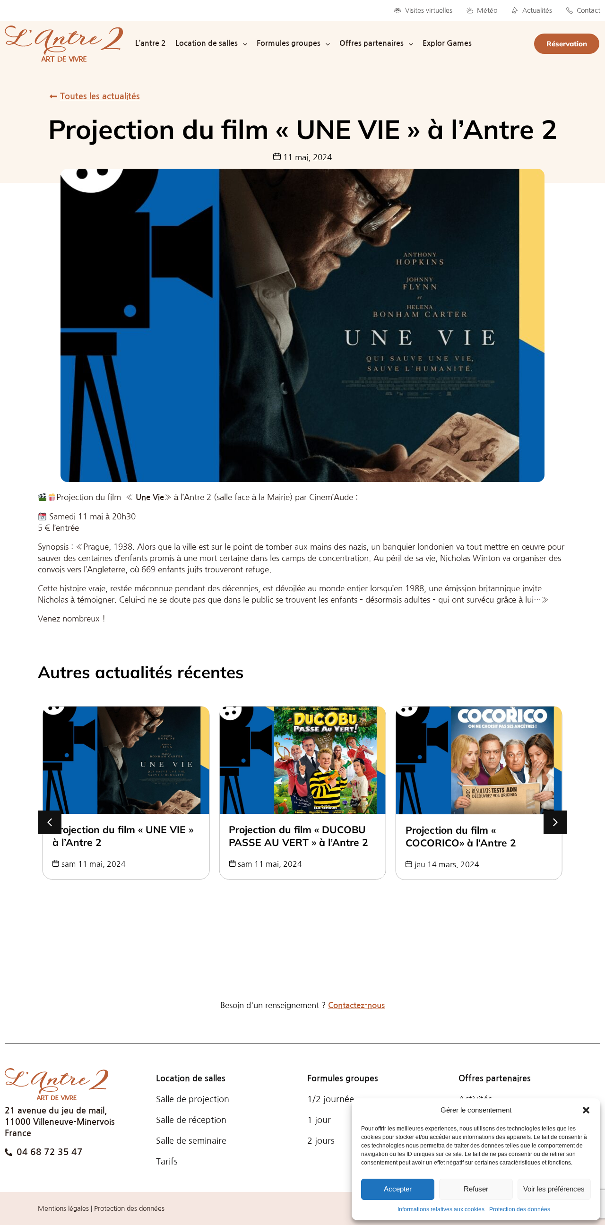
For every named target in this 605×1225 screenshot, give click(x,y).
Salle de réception (191, 1120)
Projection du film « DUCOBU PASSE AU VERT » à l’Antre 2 (122, 835)
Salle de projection (192, 1099)
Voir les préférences (554, 1189)
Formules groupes (342, 1078)
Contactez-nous (356, 1005)
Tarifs (167, 1161)
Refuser (476, 1189)
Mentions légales (63, 1208)
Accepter (398, 1189)
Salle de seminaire (191, 1141)
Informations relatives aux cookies (441, 1209)
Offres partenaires (494, 1078)
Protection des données (519, 1209)
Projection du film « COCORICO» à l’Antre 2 (284, 836)
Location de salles (190, 1078)
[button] (586, 1110)
